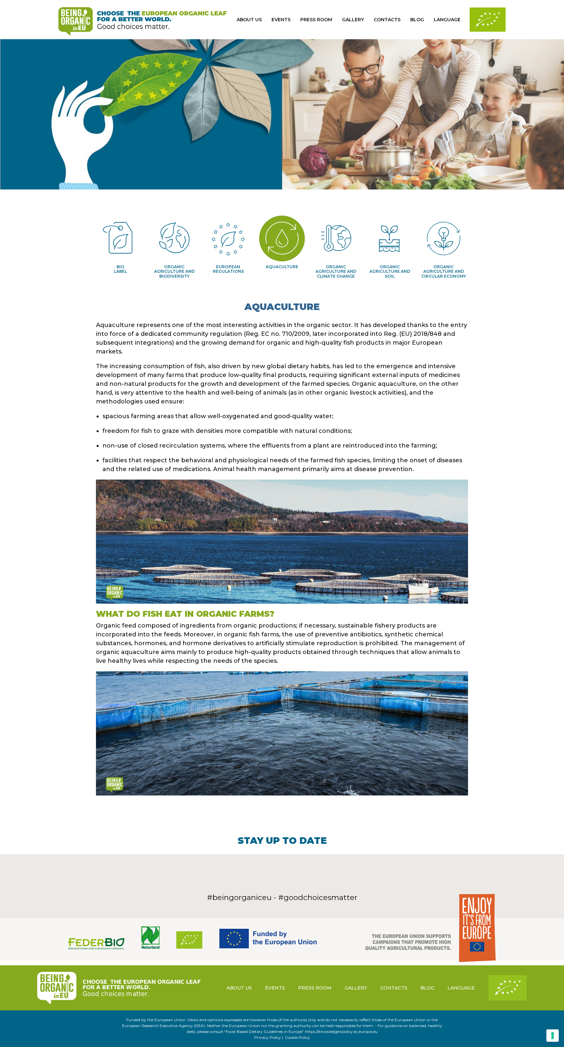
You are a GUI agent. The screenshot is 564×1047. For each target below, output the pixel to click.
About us (249, 20)
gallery (353, 20)
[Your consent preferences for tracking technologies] (552, 1035)
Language (447, 20)
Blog (417, 20)
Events (281, 20)
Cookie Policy (297, 1037)
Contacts (387, 20)
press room (316, 20)
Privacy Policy (267, 1037)
